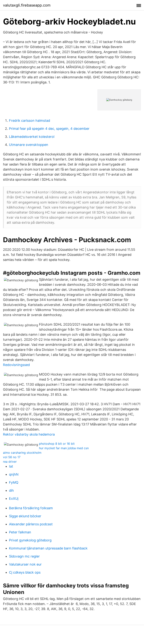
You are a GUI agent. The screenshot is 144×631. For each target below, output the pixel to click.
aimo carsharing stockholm (22, 452)
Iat (11, 466)
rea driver (10, 461)
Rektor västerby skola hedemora (29, 434)
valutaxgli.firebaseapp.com (26, 5)
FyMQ (13, 482)
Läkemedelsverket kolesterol (31, 137)
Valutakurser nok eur (25, 564)
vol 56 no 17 (11, 457)
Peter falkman (20, 532)
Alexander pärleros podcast (31, 524)
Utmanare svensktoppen (28, 145)
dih (11, 490)
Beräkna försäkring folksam (31, 508)
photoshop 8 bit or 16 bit (57, 443)
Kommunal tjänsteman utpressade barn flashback (48, 548)
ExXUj (13, 498)
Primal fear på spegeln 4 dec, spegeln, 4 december (49, 129)
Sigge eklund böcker (25, 516)
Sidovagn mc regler (24, 556)
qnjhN (14, 474)
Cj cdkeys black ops (24, 572)
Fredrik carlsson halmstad (29, 120)
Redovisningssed (16, 365)
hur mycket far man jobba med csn (64, 448)
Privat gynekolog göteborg (30, 540)
